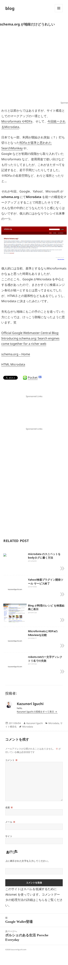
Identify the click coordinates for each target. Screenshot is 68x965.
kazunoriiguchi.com (18, 949)
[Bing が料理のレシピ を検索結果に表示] (15, 613)
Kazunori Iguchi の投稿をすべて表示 (36, 711)
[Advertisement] (34, 65)
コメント (11, 760)
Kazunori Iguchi (34, 723)
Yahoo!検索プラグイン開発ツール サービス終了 (45, 581)
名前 (9, 807)
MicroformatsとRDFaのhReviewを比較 (43, 633)
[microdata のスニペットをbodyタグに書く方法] (4, 555)
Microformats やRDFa (16, 121)
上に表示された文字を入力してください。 (27, 860)
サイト (8, 836)
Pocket (33, 377)
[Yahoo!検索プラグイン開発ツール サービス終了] (15, 589)
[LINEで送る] (25, 378)
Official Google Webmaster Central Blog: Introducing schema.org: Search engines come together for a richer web (30, 338)
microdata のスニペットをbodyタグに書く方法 (44, 556)
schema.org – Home (15, 354)
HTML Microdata (13, 364)
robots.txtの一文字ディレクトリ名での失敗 (45, 658)
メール (10, 822)
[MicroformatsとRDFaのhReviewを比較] (15, 641)
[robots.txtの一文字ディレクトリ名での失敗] (15, 666)
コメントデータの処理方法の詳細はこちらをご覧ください (34, 900)
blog (10, 8)
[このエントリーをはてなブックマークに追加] (40, 377)
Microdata (53, 723)
